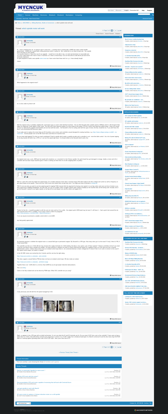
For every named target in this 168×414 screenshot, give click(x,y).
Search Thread (109, 33)
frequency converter (130, 50)
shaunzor (140, 63)
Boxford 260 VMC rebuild (132, 126)
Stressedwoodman (143, 215)
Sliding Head (141, 178)
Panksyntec (139, 304)
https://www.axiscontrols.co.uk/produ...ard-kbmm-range (32, 262)
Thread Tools (99, 33)
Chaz (137, 271)
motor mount (43, 58)
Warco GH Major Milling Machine (134, 258)
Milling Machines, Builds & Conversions (43, 23)
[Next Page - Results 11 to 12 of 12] (116, 31)
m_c (139, 166)
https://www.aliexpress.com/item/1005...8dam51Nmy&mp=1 (34, 213)
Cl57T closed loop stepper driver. (134, 94)
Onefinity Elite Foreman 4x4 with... (134, 61)
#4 (120, 112)
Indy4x (140, 107)
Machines (35, 15)
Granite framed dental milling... (133, 176)
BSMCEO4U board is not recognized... (135, 201)
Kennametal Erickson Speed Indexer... (135, 275)
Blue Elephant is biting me (132, 164)
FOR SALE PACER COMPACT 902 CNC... (136, 286)
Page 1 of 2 (107, 30)
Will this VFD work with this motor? (27, 376)
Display (117, 33)
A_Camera (140, 79)
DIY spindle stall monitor (131, 121)
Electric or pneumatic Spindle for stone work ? (31, 370)
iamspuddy (140, 233)
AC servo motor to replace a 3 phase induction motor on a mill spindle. (38, 394)
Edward (138, 255)
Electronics (43, 15)
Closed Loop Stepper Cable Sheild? (134, 183)
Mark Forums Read (34, 18)
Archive (146, 403)
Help (143, 10)
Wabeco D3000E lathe (131, 253)
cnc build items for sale (131, 231)
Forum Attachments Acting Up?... (134, 151)
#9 (120, 279)
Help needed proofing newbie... (133, 157)
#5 (120, 146)
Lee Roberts (141, 146)
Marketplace (69, 15)
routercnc (140, 74)
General (27, 15)
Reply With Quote (116, 66)
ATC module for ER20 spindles (133, 115)
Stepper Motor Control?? (132, 169)
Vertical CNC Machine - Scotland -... (134, 247)
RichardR (140, 210)
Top (150, 403)
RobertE (138, 282)
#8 (120, 228)
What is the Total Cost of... (132, 105)
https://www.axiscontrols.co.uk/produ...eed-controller (31, 256)
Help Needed (128, 189)
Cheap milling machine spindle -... (134, 72)
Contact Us (133, 403)
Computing (78, 15)
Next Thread (73, 352)
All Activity (19, 18)
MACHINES (26, 23)
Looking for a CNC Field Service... (134, 296)
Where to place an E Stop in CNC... (134, 226)
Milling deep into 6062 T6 (131, 196)
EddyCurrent (141, 190)
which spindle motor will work (33, 28)
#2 (120, 69)
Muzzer (139, 96)
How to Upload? (129, 144)
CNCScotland (139, 249)
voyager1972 (141, 139)
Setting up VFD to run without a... (134, 213)
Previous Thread (64, 352)
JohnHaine (141, 68)
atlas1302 (140, 46)
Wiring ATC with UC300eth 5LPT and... (135, 137)
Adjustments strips (130, 44)
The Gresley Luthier (143, 159)
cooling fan (94, 183)
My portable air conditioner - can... (134, 99)
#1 (120, 37)
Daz (139, 117)
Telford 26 (138, 298)
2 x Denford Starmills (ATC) (132, 55)
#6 (120, 168)
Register (149, 10)
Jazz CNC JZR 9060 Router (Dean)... (135, 280)
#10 (120, 322)
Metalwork (52, 15)
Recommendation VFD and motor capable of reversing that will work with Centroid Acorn (44, 382)
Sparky (139, 57)
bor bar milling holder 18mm (132, 88)
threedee (140, 41)
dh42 (139, 153)
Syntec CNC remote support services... (136, 302)
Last (119, 30)
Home (20, 15)
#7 (120, 197)
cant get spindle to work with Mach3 (28, 388)
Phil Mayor (141, 185)
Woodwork (60, 15)
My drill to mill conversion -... (133, 83)
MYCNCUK (140, 403)
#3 (120, 90)
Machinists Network (143, 410)
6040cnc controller (130, 208)
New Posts (25, 18)
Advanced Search (147, 18)
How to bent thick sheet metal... (133, 77)
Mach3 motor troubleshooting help (134, 39)
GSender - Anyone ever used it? (134, 66)
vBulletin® (22, 409)
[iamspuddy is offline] (20, 42)
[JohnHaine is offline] (20, 75)
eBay (24, 267)
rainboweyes (139, 288)
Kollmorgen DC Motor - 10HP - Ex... (134, 269)
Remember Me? (134, 10)
